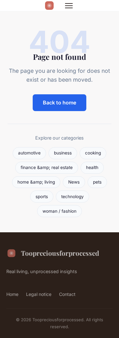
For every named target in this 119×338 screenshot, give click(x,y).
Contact (67, 294)
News (74, 182)
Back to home (59, 102)
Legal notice (38, 294)
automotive (29, 152)
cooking (93, 152)
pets (97, 182)
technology (72, 196)
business (63, 152)
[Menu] (69, 6)
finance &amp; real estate (47, 167)
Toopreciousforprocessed (60, 252)
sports (42, 196)
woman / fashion (59, 211)
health (92, 167)
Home (12, 294)
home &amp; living (36, 182)
